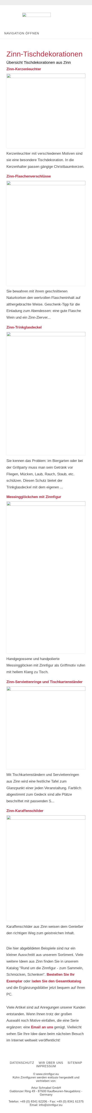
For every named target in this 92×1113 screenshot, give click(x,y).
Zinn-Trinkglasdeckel (24, 327)
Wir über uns (51, 1062)
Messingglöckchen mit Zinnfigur (33, 497)
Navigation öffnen (21, 33)
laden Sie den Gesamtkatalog (56, 981)
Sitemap (75, 1062)
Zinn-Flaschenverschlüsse (28, 176)
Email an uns (42, 1027)
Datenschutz (22, 1062)
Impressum (46, 1066)
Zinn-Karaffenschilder (24, 811)
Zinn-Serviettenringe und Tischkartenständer (44, 682)
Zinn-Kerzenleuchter (23, 69)
